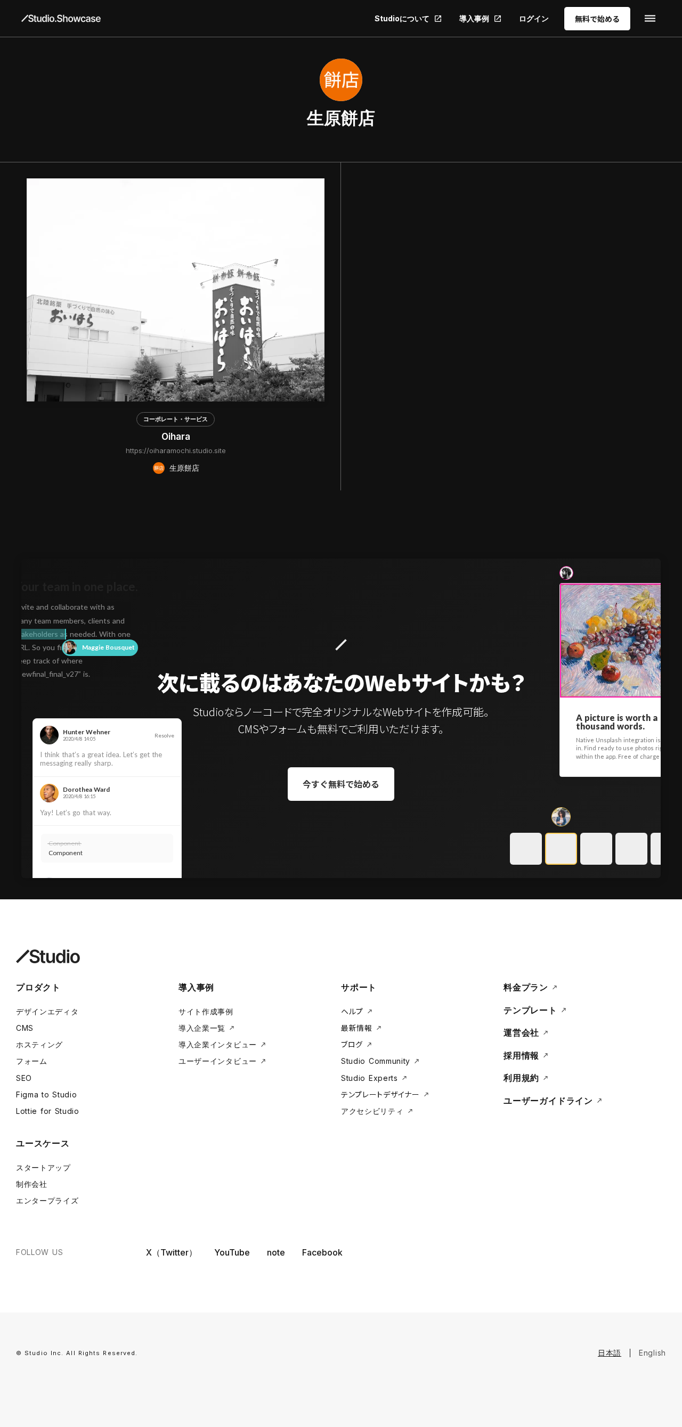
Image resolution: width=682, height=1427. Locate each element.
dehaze (650, 18)
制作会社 (31, 1183)
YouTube (232, 1252)
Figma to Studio (46, 1094)
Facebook (322, 1252)
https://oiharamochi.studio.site (176, 450)
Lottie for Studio (47, 1111)
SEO (24, 1077)
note (276, 1252)
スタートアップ (43, 1167)
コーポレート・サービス (175, 419)
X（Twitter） (171, 1252)
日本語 (609, 1352)
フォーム (31, 1060)
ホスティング (39, 1044)
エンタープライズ (47, 1200)
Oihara (175, 436)
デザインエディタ (47, 1011)
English (652, 1352)
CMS (25, 1027)
